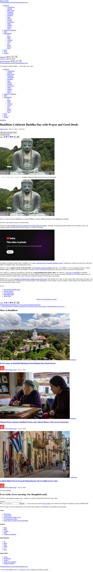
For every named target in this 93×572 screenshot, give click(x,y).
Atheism (9, 9)
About (5, 557)
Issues (5, 51)
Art (8, 43)
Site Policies (7, 514)
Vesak (35, 305)
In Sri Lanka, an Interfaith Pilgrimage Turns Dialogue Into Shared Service (28, 363)
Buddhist (13, 305)
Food (8, 48)
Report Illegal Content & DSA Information (16, 520)
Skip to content (4, 1)
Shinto (9, 23)
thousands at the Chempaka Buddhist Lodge (49, 263)
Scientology (10, 22)
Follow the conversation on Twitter (47, 299)
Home (3, 177)
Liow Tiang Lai (20, 305)
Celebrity (10, 40)
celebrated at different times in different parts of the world (30, 279)
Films (8, 38)
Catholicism (73, 477)
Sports (9, 41)
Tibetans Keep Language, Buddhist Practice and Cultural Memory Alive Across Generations (34, 422)
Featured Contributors (10, 30)
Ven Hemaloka (29, 305)
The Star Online (8, 291)
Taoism (9, 27)
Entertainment (8, 33)
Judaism (9, 20)
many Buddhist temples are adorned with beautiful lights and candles (27, 225)
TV (8, 35)
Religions (6, 5)
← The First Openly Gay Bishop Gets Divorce (13, 306)
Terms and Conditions (10, 562)
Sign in (2, 61)
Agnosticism (10, 7)
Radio (9, 45)
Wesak (38, 305)
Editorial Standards (9, 563)
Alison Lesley (4, 129)
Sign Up (22, 503)
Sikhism (9, 25)
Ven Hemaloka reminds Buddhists (42, 268)
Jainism (9, 18)
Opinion (6, 53)
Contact (6, 560)
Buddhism (10, 12)
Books (9, 46)
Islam (8, 17)
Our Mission (7, 558)
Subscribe (3, 57)
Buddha (2, 305)
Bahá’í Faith (10, 10)
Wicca (9, 28)
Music (9, 37)
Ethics (5, 50)
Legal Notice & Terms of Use (12, 517)
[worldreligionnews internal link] (14, 2)
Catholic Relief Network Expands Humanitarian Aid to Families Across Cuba (29, 481)
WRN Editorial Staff (11, 370)
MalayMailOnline (9, 294)
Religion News (10, 177)
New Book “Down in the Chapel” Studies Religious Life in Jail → (46, 306)
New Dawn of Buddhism (73, 272)
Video (5, 32)
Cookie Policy (8, 515)
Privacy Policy (46, 503)
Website (2, 501)
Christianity (10, 14)
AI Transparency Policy (10, 519)
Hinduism (10, 15)
